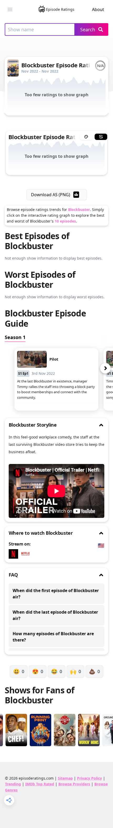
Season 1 (15, 337)
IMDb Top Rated (39, 783)
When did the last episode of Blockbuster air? (55, 615)
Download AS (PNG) (50, 195)
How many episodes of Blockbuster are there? (53, 637)
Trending (13, 783)
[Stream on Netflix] (15, 554)
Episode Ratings (60, 9)
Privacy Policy (89, 778)
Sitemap (65, 778)
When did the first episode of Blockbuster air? (56, 594)
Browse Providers (74, 783)
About (98, 9)
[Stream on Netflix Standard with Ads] (27, 554)
